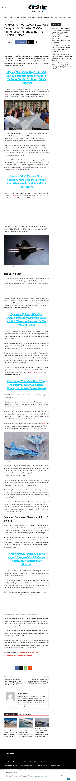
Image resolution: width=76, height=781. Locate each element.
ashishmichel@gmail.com (29, 652)
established (31, 372)
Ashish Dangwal (9, 38)
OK (68, 778)
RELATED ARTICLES (10, 714)
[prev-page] (5, 740)
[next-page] (8, 740)
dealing (15, 195)
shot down (24, 540)
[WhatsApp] (25, 668)
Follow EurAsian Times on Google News (19, 656)
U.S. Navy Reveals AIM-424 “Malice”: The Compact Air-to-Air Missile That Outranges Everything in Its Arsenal (25, 732)
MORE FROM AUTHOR (25, 714)
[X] (5, 8)
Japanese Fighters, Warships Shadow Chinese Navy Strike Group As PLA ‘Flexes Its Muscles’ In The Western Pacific (14, 682)
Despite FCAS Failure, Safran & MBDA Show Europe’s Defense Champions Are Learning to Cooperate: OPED (41, 732)
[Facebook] (2, 8)
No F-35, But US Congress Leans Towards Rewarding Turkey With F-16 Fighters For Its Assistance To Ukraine (38, 682)
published (7, 94)
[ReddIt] (30, 668)
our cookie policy (43, 776)
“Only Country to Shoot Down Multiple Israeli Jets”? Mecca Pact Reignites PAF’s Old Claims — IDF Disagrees (62, 57)
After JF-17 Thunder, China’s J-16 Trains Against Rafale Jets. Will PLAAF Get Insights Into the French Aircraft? (10, 732)
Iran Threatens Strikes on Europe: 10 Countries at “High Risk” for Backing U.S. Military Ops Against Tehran (62, 65)
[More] (36, 42)
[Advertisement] (26, 50)
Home (5, 21)
